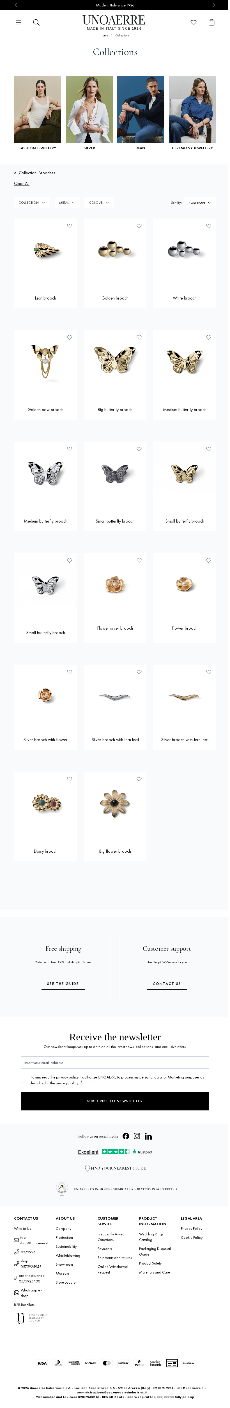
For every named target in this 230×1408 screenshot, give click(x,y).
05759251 (29, 1251)
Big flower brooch (115, 851)
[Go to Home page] (115, 22)
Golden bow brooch (45, 409)
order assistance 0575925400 (32, 1278)
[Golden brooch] (115, 250)
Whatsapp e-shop (31, 1293)
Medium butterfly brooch (184, 409)
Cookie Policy (192, 1237)
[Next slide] (213, 5)
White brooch (185, 298)
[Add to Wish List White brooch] (209, 226)
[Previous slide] (16, 5)
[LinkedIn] (148, 1136)
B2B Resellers (24, 1304)
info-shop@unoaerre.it (34, 1240)
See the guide (63, 983)
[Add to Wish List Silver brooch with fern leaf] (139, 672)
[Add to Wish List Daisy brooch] (70, 779)
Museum (62, 1273)
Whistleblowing (68, 1255)
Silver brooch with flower (45, 740)
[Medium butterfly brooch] (184, 361)
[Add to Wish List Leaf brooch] (70, 226)
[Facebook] (126, 1136)
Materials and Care (154, 1272)
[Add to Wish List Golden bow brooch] (70, 337)
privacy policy (67, 1077)
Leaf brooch (45, 298)
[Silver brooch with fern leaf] (115, 696)
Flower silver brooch (115, 628)
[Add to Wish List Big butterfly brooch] (139, 337)
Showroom (64, 1264)
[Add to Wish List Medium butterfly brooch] (209, 337)
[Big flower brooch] (115, 803)
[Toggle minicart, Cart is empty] (211, 22)
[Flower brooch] (184, 584)
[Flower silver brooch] (115, 584)
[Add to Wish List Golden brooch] (139, 226)
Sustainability (66, 1246)
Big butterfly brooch (115, 409)
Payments (105, 1248)
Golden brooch (115, 298)
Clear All (21, 183)
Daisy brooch (46, 851)
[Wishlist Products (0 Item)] (193, 22)
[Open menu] (18, 22)
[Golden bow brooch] (45, 361)
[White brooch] (184, 250)
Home (104, 35)
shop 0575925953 (31, 1263)
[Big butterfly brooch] (115, 361)
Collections (122, 35)
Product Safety (150, 1263)
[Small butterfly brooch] (115, 473)
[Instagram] (137, 1136)
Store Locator (66, 1282)
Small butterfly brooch (115, 521)
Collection (29, 202)
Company (63, 1228)
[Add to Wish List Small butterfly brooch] (139, 449)
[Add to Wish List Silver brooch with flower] (70, 672)
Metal (64, 202)
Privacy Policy (191, 1228)
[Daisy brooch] (45, 803)
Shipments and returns (115, 1257)
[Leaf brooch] (45, 250)
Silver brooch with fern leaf (115, 740)
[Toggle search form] (36, 22)
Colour (96, 202)
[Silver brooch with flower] (45, 696)
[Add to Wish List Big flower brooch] (139, 779)
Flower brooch (184, 628)
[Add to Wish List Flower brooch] (209, 560)
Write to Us (22, 1228)
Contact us (167, 983)
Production (64, 1237)
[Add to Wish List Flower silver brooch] (139, 560)
